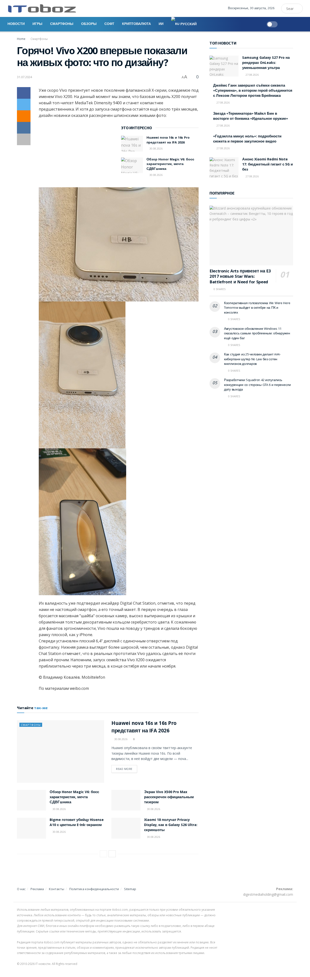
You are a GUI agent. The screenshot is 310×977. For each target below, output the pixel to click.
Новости (16, 24)
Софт (109, 24)
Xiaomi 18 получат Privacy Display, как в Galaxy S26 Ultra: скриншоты (170, 825)
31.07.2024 (24, 77)
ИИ (161, 24)
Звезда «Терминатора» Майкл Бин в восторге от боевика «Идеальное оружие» (250, 116)
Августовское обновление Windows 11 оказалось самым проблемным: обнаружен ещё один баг (257, 333)
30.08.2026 (156, 148)
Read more (124, 769)
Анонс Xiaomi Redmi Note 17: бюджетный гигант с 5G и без (267, 165)
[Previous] (103, 853)
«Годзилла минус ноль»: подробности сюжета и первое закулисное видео (247, 139)
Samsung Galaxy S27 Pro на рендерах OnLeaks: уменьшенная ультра (266, 63)
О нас (21, 889)
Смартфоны (61, 24)
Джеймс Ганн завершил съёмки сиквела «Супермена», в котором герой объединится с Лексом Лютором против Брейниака (252, 91)
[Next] (112, 853)
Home (21, 39)
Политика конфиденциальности (94, 889)
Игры (37, 24)
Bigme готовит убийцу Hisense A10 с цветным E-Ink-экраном (77, 822)
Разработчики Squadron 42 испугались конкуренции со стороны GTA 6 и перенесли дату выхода (257, 385)
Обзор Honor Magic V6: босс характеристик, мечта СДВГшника (170, 164)
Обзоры (89, 24)
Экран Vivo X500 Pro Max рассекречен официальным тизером (169, 797)
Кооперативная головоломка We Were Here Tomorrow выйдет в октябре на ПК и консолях (257, 308)
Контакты (56, 889)
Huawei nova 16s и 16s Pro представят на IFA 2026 (168, 140)
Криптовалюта (136, 24)
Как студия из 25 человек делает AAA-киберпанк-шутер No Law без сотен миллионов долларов (252, 359)
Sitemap (130, 889)
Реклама (37, 889)
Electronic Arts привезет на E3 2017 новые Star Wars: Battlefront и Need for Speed (240, 277)
